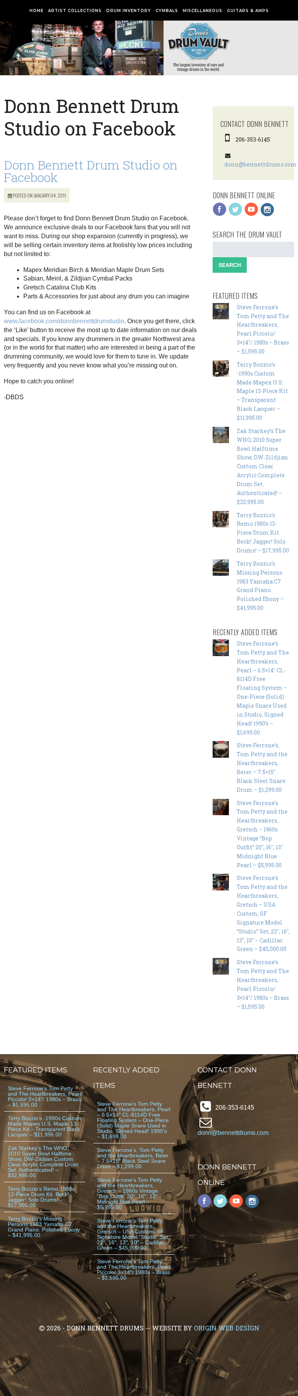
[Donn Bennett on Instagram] (267, 214)
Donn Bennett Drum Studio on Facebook (90, 170)
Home (36, 10)
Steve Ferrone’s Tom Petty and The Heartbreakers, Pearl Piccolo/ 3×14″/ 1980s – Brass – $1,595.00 (44, 1096)
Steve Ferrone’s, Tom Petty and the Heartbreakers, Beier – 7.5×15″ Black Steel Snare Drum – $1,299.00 (132, 1158)
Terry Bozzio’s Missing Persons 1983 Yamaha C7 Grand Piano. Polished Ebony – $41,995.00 (44, 1227)
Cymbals (167, 10)
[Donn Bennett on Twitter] (236, 214)
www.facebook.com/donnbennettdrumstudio (64, 321)
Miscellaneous (202, 10)
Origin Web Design (226, 1328)
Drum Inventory (128, 10)
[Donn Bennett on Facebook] (220, 214)
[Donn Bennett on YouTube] (251, 214)
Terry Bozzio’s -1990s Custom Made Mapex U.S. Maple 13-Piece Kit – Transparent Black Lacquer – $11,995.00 (262, 391)
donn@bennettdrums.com (260, 164)
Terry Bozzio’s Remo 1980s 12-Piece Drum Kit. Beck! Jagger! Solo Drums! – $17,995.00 (263, 532)
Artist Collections (75, 10)
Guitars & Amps (248, 10)
